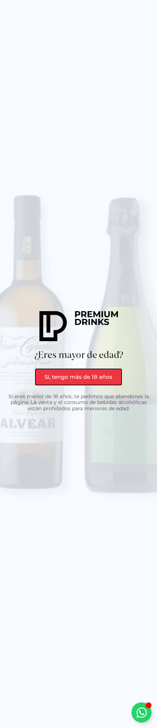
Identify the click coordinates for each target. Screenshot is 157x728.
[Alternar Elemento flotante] (141, 712)
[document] (78, 364)
